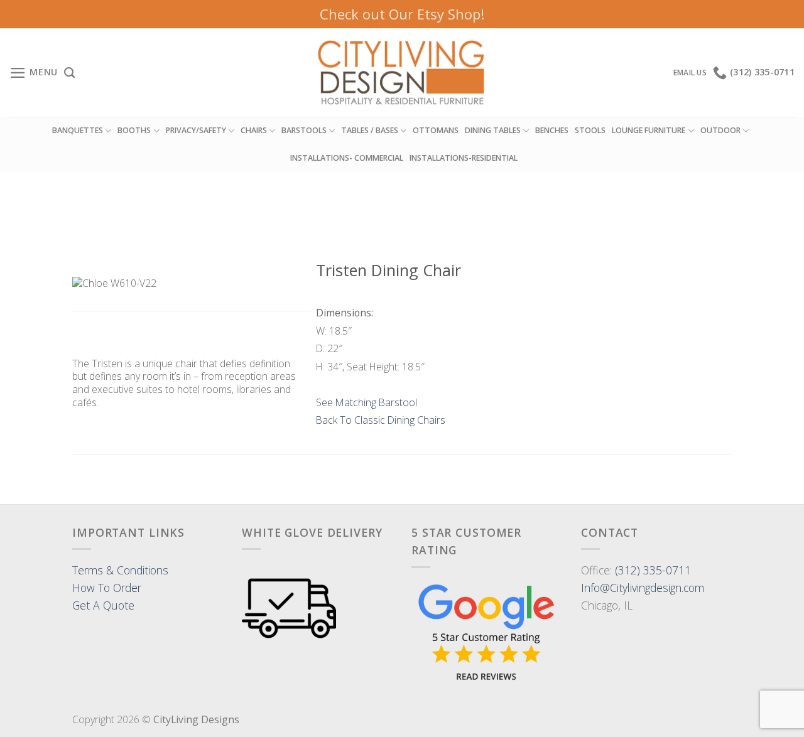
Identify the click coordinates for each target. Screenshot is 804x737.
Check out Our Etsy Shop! (402, 13)
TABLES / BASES (369, 130)
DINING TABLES (493, 130)
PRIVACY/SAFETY (196, 130)
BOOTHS (134, 130)
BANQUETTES (77, 130)
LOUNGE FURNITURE (648, 130)
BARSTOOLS (304, 130)
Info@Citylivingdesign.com (642, 587)
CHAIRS (254, 130)
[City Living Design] (402, 73)
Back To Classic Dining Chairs (380, 420)
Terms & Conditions (120, 570)
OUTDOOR (720, 130)
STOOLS (590, 130)
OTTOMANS (436, 130)
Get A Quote (103, 605)
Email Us (690, 72)
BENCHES (551, 130)
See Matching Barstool (366, 402)
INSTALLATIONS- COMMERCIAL (346, 158)
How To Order (106, 587)
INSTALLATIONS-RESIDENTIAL (464, 158)
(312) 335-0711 (653, 570)
